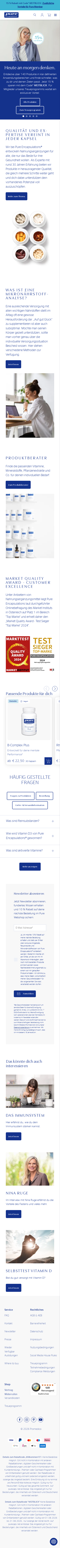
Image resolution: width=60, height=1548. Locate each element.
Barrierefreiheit (38, 1323)
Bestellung (44, 796)
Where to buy (11, 1363)
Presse (7, 1339)
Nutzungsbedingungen (42, 1347)
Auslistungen (11, 1355)
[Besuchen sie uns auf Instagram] (26, 1419)
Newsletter (10, 1331)
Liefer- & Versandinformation (30, 805)
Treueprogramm (13, 1406)
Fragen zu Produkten (20, 796)
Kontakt (8, 1323)
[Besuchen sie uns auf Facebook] (19, 1419)
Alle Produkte (30, 102)
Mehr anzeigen (30, 866)
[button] (23, 116)
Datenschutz (36, 1331)
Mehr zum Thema (16, 196)
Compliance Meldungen (42, 1371)
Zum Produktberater (18, 485)
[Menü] (55, 1384)
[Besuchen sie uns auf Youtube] (40, 1419)
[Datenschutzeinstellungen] (54, 1542)
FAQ (6, 1315)
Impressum (36, 1339)
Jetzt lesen (13, 364)
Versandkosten (12, 1398)
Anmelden (42, 15)
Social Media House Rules (43, 1355)
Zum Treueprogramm (30, 110)
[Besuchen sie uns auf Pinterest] (33, 1419)
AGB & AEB (36, 1315)
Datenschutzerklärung (22, 1027)
